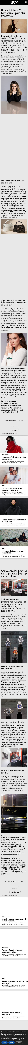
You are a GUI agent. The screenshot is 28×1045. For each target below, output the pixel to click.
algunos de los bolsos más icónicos (12, 213)
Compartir (14, 427)
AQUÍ (20, 1039)
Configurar (19, 1042)
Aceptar (4, 1042)
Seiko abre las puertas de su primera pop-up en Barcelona (14, 573)
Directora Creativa (12, 70)
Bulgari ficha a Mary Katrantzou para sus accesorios (13, 12)
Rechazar (11, 1042)
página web (14, 412)
